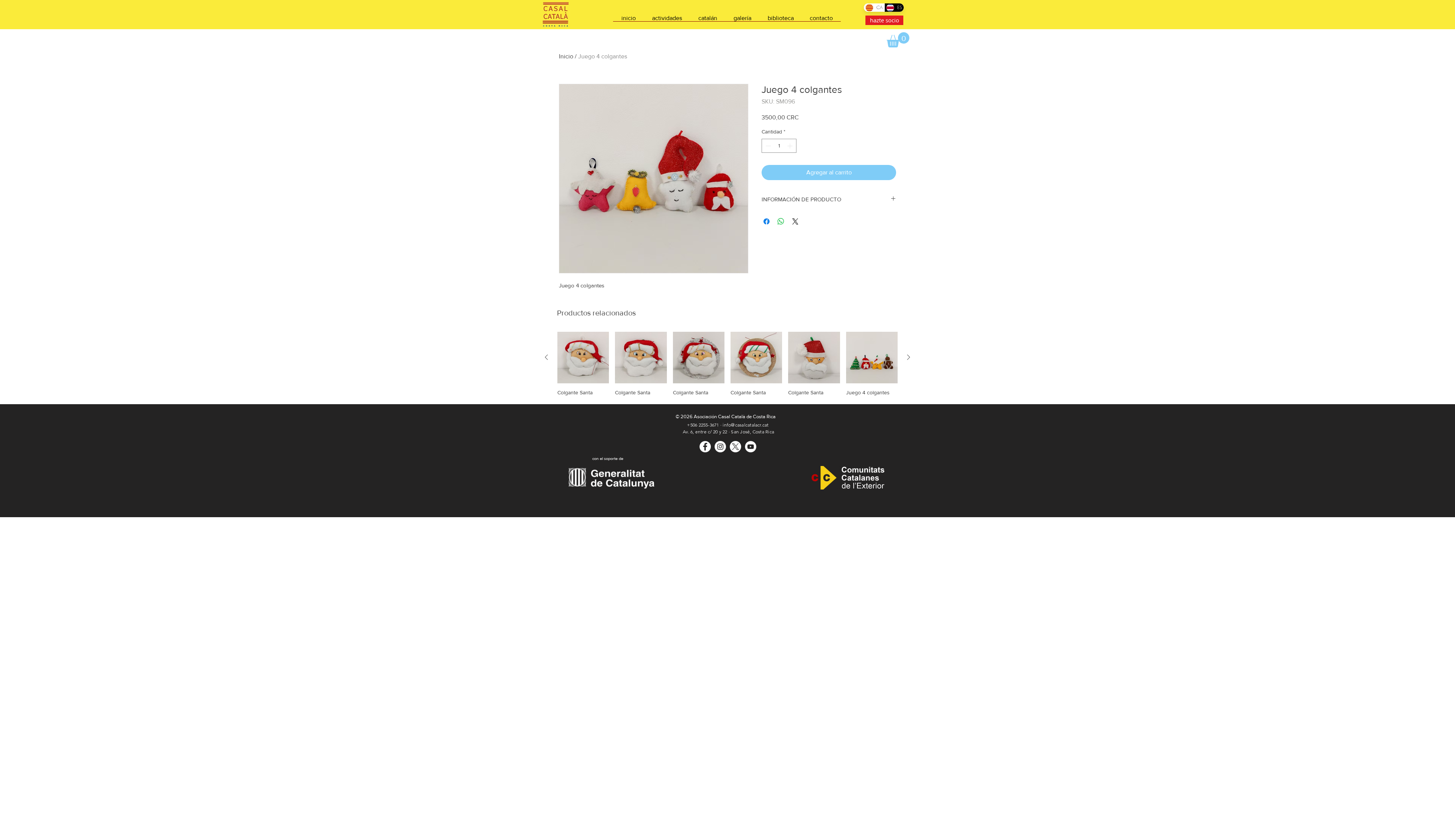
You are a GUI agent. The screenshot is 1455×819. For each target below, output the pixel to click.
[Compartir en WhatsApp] (780, 221)
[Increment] (790, 145)
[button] (898, 39)
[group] (727, 363)
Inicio (566, 56)
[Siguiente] (908, 357)
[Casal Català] (705, 446)
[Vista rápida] (583, 357)
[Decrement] (767, 145)
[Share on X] (795, 221)
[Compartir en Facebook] (766, 221)
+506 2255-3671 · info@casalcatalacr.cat (727, 425)
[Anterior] (546, 357)
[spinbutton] (779, 145)
